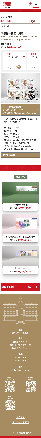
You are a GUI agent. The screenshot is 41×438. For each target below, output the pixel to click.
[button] (36, 5)
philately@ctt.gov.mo (20, 370)
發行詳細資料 (9, 155)
